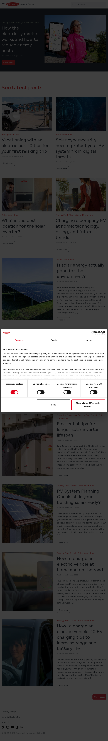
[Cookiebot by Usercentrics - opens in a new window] (93, 333)
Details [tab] (54, 340)
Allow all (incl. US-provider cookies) (88, 404)
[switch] (41, 392)
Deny (53, 405)
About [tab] (89, 340)
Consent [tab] (19, 340)
